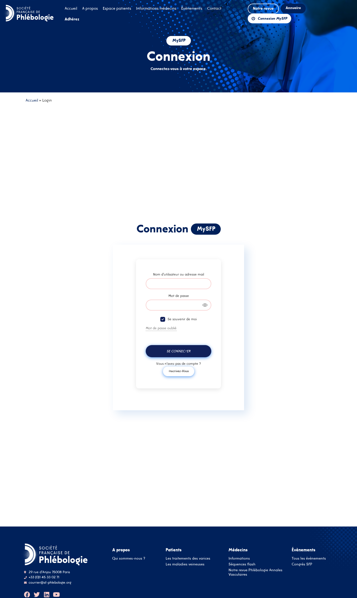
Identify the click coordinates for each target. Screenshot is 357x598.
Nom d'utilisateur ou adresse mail (178, 274)
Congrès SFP (302, 564)
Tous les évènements (309, 558)
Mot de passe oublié (161, 328)
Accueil (32, 100)
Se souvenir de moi (182, 319)
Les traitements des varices (188, 558)
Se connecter (178, 351)
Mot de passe (178, 296)
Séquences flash (242, 564)
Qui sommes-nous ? (128, 558)
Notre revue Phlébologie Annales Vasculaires (255, 572)
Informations (239, 558)
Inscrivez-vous (179, 371)
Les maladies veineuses (185, 564)
